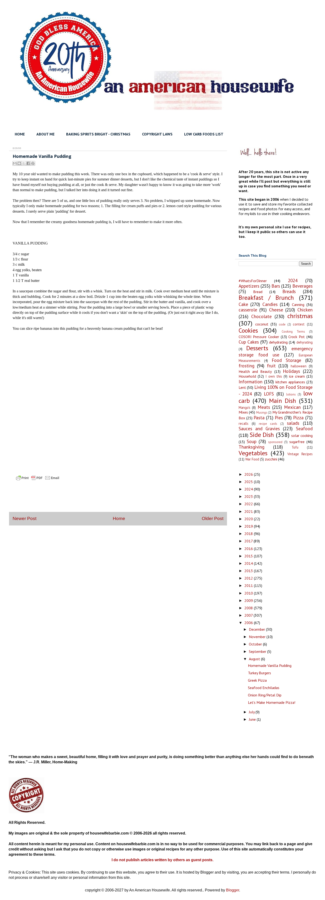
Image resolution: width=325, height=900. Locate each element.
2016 (249, 548)
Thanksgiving (251, 447)
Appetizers (249, 286)
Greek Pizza (257, 680)
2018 (249, 533)
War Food (252, 459)
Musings (261, 412)
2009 (249, 600)
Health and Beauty (255, 371)
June (253, 719)
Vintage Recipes (299, 454)
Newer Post (24, 518)
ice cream (297, 376)
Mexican (292, 407)
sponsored (275, 442)
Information (250, 382)
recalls (243, 423)
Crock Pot (296, 336)
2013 (249, 570)
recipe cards (268, 424)
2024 (292, 280)
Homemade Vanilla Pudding (269, 665)
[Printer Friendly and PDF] (38, 482)
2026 (249, 474)
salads (293, 423)
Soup (251, 441)
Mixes (243, 412)
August (255, 658)
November (257, 636)
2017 (249, 541)
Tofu (295, 447)
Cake (243, 304)
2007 (249, 615)
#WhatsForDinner (253, 280)
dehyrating (304, 342)
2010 (249, 593)
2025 (249, 481)
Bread (257, 291)
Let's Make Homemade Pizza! (271, 702)
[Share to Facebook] (28, 163)
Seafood (304, 428)
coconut (261, 324)
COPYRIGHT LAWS (157, 134)
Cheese (276, 310)
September (258, 651)
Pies (279, 417)
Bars (275, 286)
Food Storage (286, 360)
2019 (249, 526)
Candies (270, 304)
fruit (271, 366)
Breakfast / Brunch (266, 297)
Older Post (212, 518)
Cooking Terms (293, 332)
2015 (249, 556)
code (282, 324)
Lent (242, 387)
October (256, 644)
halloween (298, 366)
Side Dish (262, 435)
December (257, 629)
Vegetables (253, 453)
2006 (249, 622)
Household (247, 376)
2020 (249, 518)
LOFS (269, 394)
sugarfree (297, 441)
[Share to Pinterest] (32, 163)
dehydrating (278, 342)
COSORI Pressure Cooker (259, 336)
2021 (249, 511)
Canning (298, 304)
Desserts (257, 348)
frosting (246, 366)
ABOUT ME (45, 134)
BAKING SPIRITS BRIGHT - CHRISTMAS (98, 134)
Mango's (244, 407)
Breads (289, 291)
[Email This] (14, 163)
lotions (291, 394)
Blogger (232, 890)
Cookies (248, 330)
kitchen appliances (290, 382)
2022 (249, 503)
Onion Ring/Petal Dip (264, 695)
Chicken (305, 310)
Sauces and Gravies (259, 428)
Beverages (302, 286)
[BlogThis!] (19, 163)
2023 (249, 496)
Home (119, 518)
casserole (248, 310)
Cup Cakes (249, 342)
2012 (249, 578)
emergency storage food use (276, 351)
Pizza (298, 417)
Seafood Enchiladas (263, 687)
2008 (249, 607)
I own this (274, 376)
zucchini (271, 459)
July (252, 712)
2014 (249, 563)
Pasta (259, 417)
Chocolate (261, 316)
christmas (300, 316)
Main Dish (282, 401)
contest (299, 324)
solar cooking (301, 435)
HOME (20, 134)
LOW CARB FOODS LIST (203, 134)
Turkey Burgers (259, 672)
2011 (249, 585)
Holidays (291, 371)
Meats (264, 407)
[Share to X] (23, 163)
